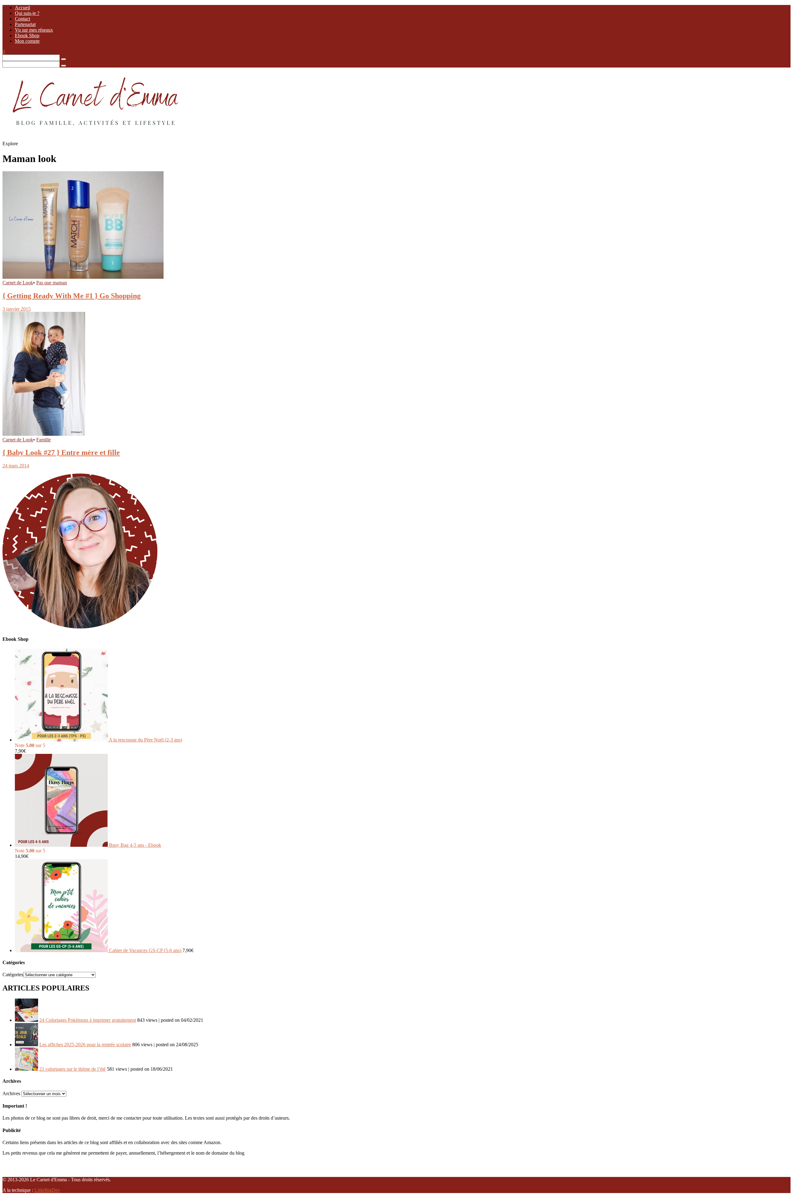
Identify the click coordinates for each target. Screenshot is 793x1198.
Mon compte (27, 41)
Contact (22, 18)
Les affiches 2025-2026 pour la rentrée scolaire (85, 1044)
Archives (11, 1093)
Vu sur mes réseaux (34, 30)
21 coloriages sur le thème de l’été (72, 1069)
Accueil (22, 7)
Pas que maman (51, 282)
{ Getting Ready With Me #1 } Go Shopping (71, 296)
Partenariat (25, 24)
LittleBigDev (47, 1190)
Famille (43, 439)
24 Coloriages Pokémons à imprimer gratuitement (87, 1020)
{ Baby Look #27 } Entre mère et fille (61, 452)
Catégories (12, 974)
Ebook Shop (27, 35)
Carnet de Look (17, 282)
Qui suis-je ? (27, 13)
